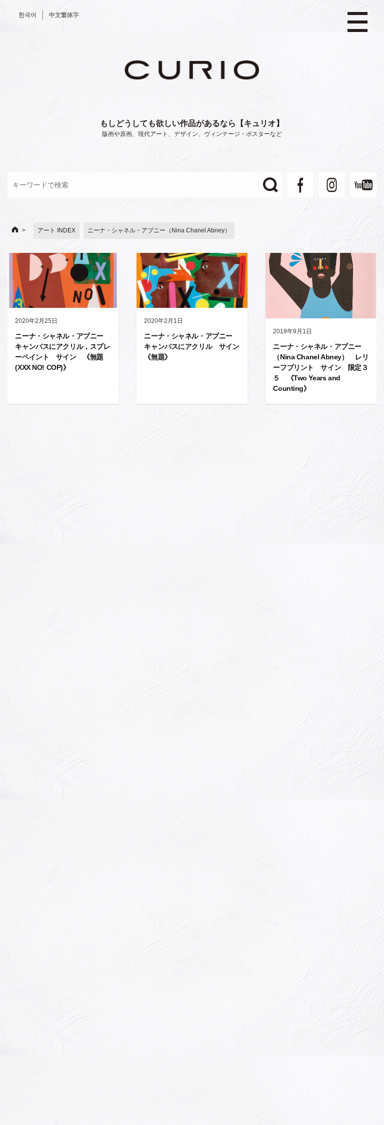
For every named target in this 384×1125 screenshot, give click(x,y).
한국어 (27, 14)
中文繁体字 (64, 14)
